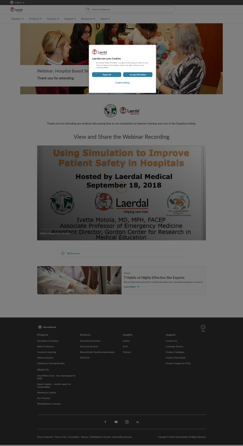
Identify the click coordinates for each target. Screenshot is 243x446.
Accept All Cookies (138, 74)
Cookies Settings (122, 82)
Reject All (107, 74)
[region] (122, 69)
